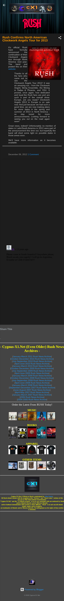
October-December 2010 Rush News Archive (32, 359)
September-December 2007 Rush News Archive (32, 387)
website (11, 69)
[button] (60, 38)
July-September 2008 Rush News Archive (32, 380)
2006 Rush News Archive (32, 397)
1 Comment (33, 154)
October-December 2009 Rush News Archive (32, 368)
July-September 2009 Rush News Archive (32, 371)
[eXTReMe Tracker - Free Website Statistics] (32, 584)
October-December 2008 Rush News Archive (32, 378)
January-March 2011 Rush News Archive (32, 356)
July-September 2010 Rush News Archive (32, 361)
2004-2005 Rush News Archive (32, 399)
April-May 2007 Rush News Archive (32, 392)
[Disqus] (32, 202)
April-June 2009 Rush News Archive (32, 373)
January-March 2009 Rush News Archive (32, 375)
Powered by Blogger (34, 589)
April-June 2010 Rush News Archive (32, 363)
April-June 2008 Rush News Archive (32, 383)
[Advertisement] (32, 544)
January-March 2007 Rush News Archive (32, 395)
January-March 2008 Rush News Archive (32, 385)
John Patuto (49, 496)
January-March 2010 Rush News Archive (32, 366)
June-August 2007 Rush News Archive (32, 390)
